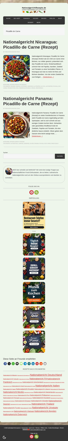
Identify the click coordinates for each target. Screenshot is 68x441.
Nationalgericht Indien (59, 382)
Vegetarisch (39, 88)
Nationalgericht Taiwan (26, 404)
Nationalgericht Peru (23, 395)
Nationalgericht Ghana (17, 382)
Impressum (32, 428)
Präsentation (12, 88)
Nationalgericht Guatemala (49, 382)
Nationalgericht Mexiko (13, 392)
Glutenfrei (36, 86)
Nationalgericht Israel (29, 386)
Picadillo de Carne (45, 143)
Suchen (5, 152)
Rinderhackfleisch (25, 88)
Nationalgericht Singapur (23, 401)
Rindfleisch (54, 143)
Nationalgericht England (24, 379)
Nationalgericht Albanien (10, 375)
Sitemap (37, 428)
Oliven (32, 143)
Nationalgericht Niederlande (44, 392)
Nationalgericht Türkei (26, 408)
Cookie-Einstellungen (53, 428)
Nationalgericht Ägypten (45, 411)
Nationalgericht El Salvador (11, 379)
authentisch (14, 143)
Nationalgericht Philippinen (40, 395)
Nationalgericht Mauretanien (57, 389)
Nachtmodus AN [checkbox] (4, 437)
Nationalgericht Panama (17, 141)
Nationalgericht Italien (48, 385)
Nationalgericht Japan (9, 389)
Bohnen (13, 86)
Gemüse (18, 86)
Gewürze (30, 86)
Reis (17, 88)
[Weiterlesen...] (48, 77)
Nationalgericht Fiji (38, 378)
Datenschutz (25, 428)
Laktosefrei (49, 86)
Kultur (43, 86)
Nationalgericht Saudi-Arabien (56, 398)
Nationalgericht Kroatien (25, 389)
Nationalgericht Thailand (43, 404)
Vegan (33, 88)
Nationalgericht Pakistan (12, 395)
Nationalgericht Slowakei (39, 401)
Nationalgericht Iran (7, 386)
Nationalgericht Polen (55, 395)
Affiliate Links (43, 428)
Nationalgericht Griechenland (32, 382)
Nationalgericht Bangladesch (23, 375)
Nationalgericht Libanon (42, 389)
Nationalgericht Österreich (15, 414)
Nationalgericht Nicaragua (18, 84)
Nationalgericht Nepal (28, 392)
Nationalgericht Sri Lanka (16, 404)
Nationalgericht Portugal (11, 398)
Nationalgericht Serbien (9, 401)
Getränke (24, 86)
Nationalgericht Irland (18, 386)
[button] (5, 363)
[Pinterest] (31, 192)
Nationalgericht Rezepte (34, 9)
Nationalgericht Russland (41, 398)
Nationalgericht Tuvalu (11, 408)
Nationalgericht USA (8, 411)
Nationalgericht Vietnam (24, 411)
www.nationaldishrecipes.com (38, 430)
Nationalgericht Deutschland (46, 374)
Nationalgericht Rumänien (25, 398)
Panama (36, 143)
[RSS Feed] (36, 192)
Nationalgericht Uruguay (45, 407)
